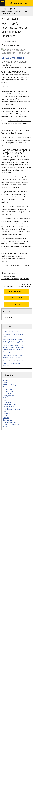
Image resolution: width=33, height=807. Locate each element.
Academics (6, 380)
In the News (7, 402)
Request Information (16, 291)
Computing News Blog (10, 9)
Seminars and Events (10, 422)
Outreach (6, 413)
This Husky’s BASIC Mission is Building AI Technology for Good (14, 341)
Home (3, 11)
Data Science (7, 394)
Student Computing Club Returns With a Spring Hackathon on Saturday (14, 363)
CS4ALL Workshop (13, 57)
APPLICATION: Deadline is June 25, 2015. (16, 67)
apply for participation (19, 123)
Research (6, 418)
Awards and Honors (10, 387)
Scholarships (7, 420)
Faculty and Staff (8, 396)
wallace (14, 273)
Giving (5, 398)
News (17, 45)
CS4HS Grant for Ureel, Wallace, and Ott (18, 286)
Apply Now (16, 304)
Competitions (7, 389)
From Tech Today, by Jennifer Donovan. (15, 265)
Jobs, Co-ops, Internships (12, 409)
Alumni (5, 383)
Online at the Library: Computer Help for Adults (15, 280)
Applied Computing (9, 385)
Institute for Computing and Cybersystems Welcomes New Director (13, 334)
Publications (7, 416)
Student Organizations (11, 424)
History (5, 400)
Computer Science (9, 45)
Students (6, 427)
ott (5, 273)
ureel (9, 273)
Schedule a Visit (16, 298)
